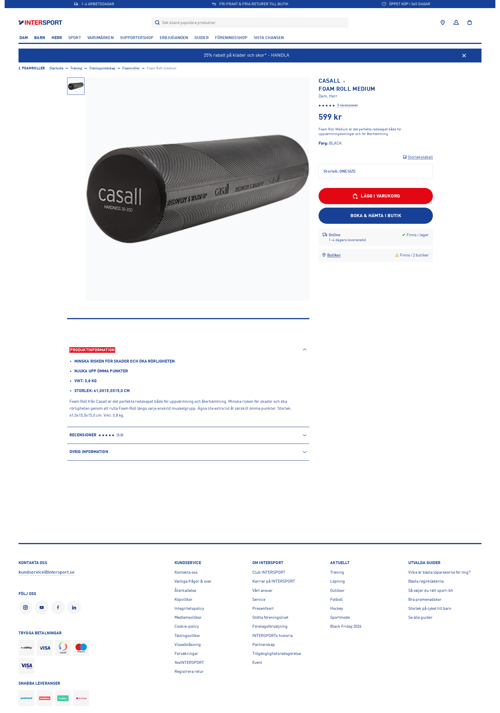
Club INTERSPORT (268, 572)
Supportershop (136, 37)
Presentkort (263, 608)
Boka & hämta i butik (375, 215)
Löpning (337, 581)
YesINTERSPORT (189, 662)
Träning (76, 68)
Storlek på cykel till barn (429, 608)
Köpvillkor (183, 599)
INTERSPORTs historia (272, 635)
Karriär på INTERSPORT (273, 581)
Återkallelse (185, 590)
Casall (330, 80)
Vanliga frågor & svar (193, 581)
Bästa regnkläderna (426, 581)
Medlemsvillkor (188, 617)
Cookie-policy (186, 626)
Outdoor (337, 590)
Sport (74, 37)
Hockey (336, 608)
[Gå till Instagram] (27, 607)
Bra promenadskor (425, 599)
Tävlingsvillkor (187, 635)
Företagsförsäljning (270, 626)
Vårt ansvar (262, 590)
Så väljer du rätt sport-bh (430, 590)
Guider (201, 37)
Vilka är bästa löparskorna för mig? (439, 572)
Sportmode (340, 617)
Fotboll (336, 599)
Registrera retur (189, 671)
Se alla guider (420, 617)
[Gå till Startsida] (41, 22)
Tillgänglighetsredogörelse (276, 653)
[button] (75, 86)
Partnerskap (263, 644)
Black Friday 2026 (345, 626)
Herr (57, 37)
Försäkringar (186, 653)
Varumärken (100, 37)
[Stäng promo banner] (464, 55)
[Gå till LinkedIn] (75, 607)
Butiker (334, 255)
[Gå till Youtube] (43, 607)
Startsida (56, 68)
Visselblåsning (187, 644)
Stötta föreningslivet (270, 617)
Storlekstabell (420, 157)
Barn (39, 37)
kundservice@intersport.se (47, 572)
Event (257, 662)
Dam (23, 37)
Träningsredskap (102, 68)
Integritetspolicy (189, 608)
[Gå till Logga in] (456, 22)
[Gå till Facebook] (59, 607)
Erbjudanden (174, 37)
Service (258, 599)
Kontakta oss (186, 572)
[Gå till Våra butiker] (442, 22)
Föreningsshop (231, 37)
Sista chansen (269, 37)
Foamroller (33, 68)
